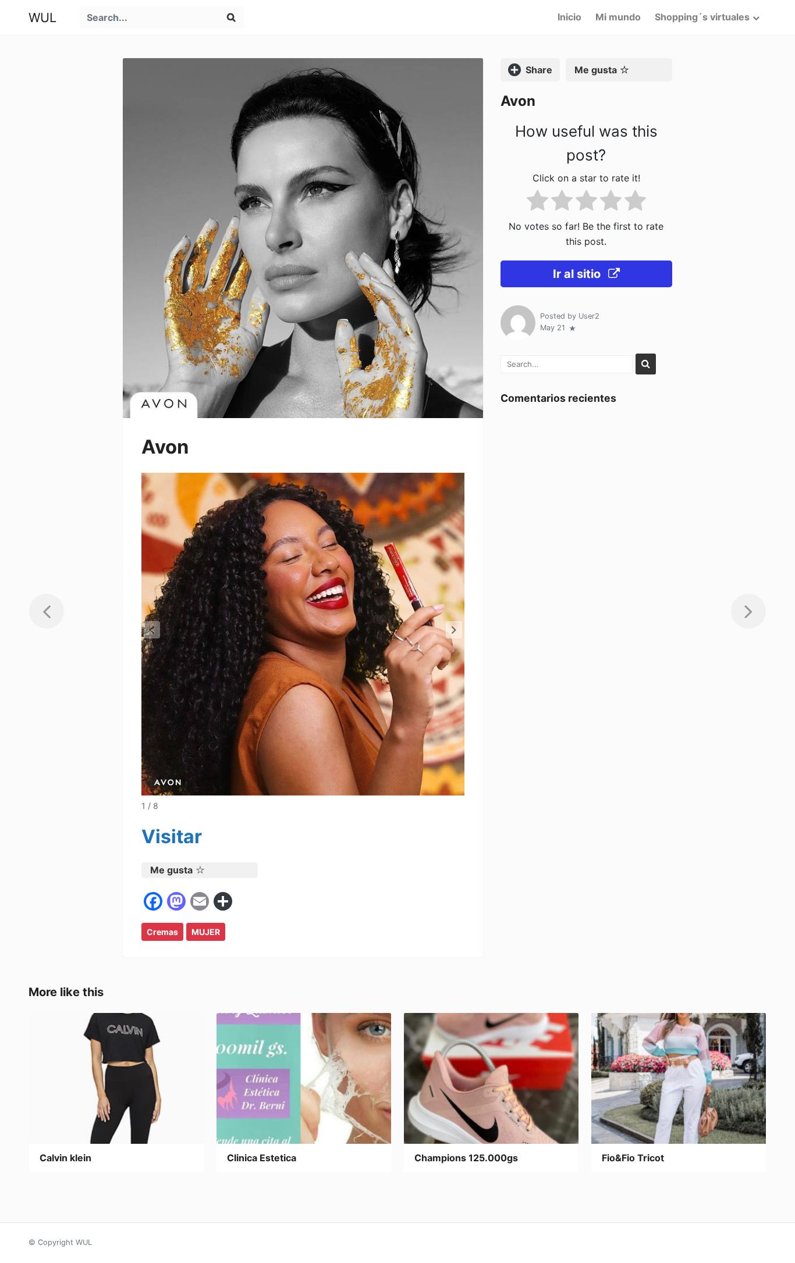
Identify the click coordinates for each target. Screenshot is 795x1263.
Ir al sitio (578, 274)
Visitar (171, 836)
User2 (588, 316)
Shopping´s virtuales (702, 17)
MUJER (205, 932)
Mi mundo (618, 17)
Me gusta (171, 870)
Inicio (569, 17)
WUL (42, 17)
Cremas (162, 932)
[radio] (537, 203)
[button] (454, 629)
